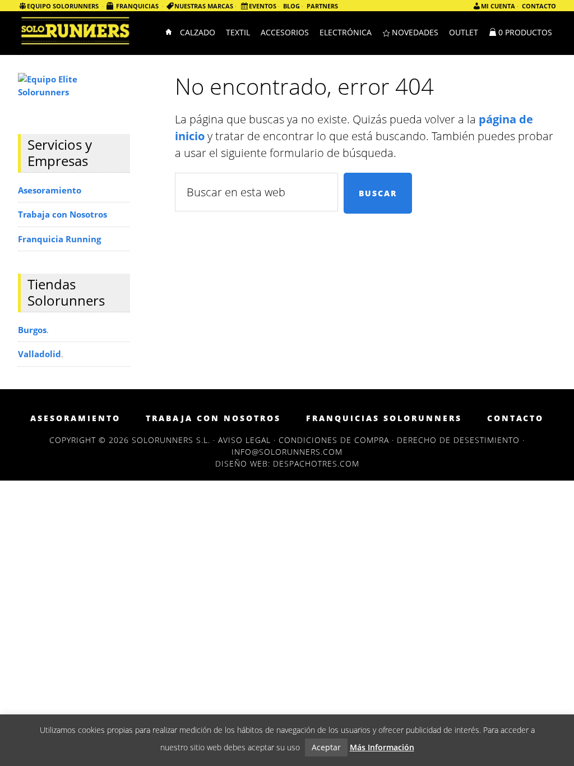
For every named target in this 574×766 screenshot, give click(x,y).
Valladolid (39, 353)
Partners (322, 6)
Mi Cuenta (498, 6)
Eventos (262, 6)
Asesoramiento (49, 190)
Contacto (539, 6)
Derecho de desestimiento (458, 440)
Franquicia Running (59, 238)
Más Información (382, 747)
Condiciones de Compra (334, 440)
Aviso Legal (244, 440)
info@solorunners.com (287, 451)
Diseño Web (241, 463)
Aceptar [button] (326, 747)
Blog (291, 6)
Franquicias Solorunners (384, 418)
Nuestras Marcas (203, 6)
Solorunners (75, 32)
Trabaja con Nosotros (62, 214)
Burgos (32, 329)
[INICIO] (169, 33)
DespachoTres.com (316, 463)
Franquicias (137, 6)
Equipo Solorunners (63, 6)
